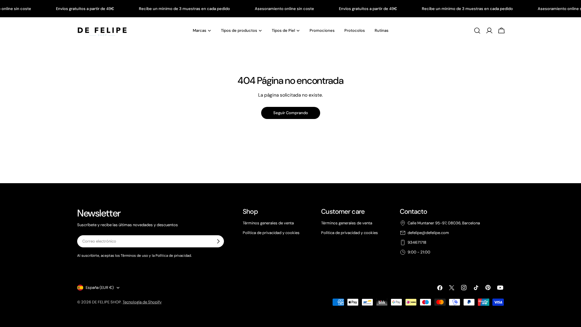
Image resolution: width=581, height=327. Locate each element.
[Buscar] (477, 31)
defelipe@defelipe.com (428, 232)
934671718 (417, 242)
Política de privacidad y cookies (271, 232)
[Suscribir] (218, 241)
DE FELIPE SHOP (106, 302)
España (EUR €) (100, 287)
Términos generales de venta (268, 223)
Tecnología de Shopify (142, 302)
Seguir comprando (290, 112)
